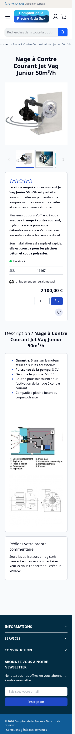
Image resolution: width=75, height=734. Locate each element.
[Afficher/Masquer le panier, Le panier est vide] (64, 16)
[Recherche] (63, 32)
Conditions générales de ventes (26, 730)
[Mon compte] (55, 16)
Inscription (36, 702)
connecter (36, 566)
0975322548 (27, 4)
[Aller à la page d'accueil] (31, 16)
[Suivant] (63, 159)
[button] (36, 626)
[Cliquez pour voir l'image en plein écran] (36, 113)
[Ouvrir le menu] (8, 16)
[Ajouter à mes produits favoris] (59, 312)
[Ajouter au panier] (57, 301)
